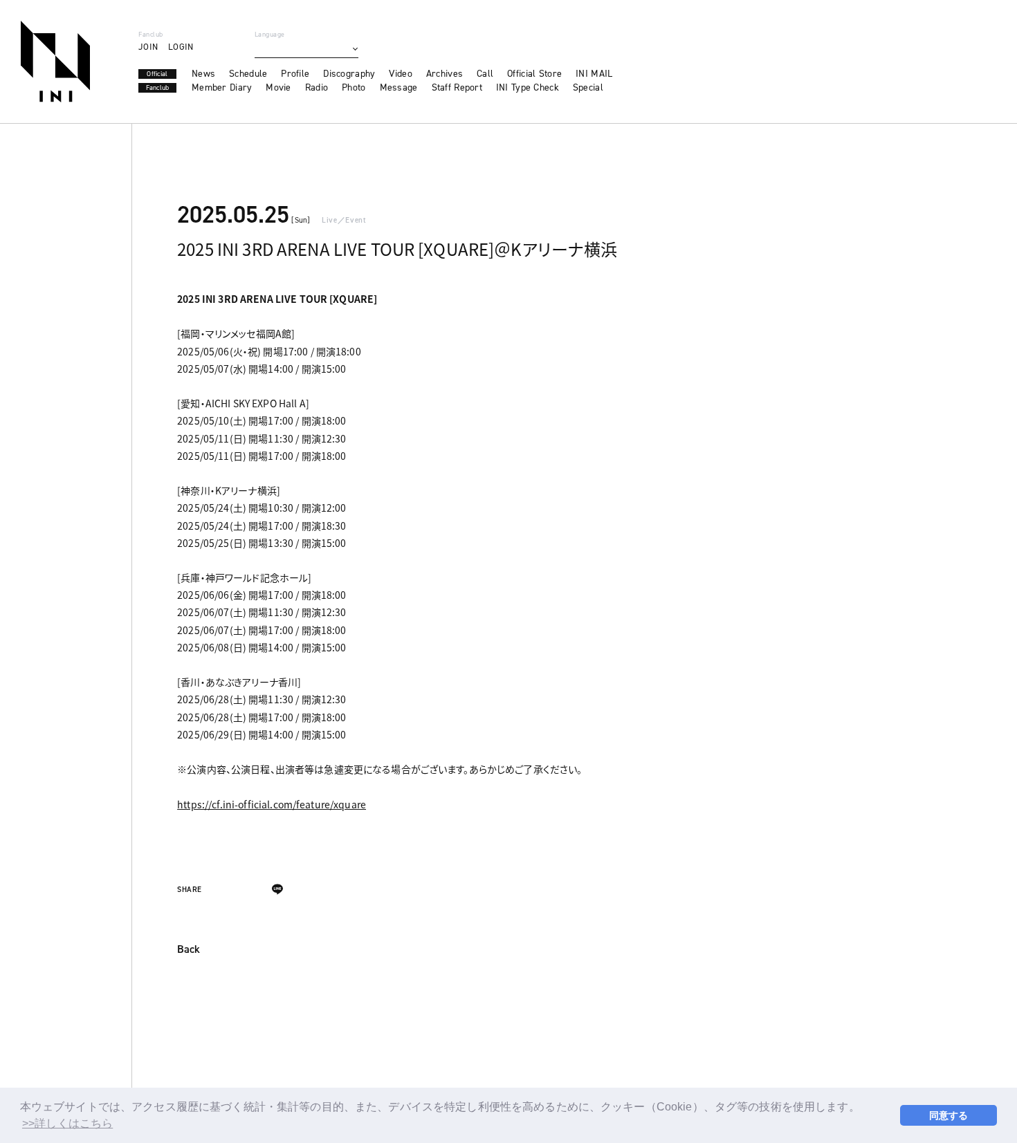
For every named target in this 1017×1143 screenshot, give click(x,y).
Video (400, 74)
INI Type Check (527, 88)
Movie (278, 88)
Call (485, 74)
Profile (295, 74)
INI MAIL (594, 74)
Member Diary (222, 88)
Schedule (248, 74)
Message (399, 88)
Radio (316, 88)
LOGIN (180, 47)
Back (188, 950)
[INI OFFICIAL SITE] (55, 61)
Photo (353, 88)
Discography (349, 74)
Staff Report (457, 88)
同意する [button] (949, 1115)
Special (588, 88)
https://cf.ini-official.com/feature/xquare (271, 804)
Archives (444, 74)
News (203, 74)
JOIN (148, 47)
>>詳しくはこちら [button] (67, 1123)
